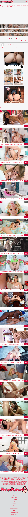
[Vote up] (17, 38)
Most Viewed (14, 499)
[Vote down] (19, 38)
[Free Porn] (6, 1)
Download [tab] (15, 40)
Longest (14, 503)
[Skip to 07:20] (17, 34)
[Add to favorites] (22, 40)
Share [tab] (9, 40)
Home (14, 495)
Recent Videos (14, 497)
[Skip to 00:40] (3, 26)
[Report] (26, 40)
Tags (14, 505)
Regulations (14, 514)
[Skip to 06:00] (3, 34)
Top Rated (14, 501)
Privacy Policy (14, 512)
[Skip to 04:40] (17, 30)
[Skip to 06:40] (10, 34)
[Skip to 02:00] (17, 26)
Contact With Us (14, 508)
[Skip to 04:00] (10, 30)
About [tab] (3, 40)
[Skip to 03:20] (3, 30)
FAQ (14, 510)
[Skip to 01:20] (10, 26)
